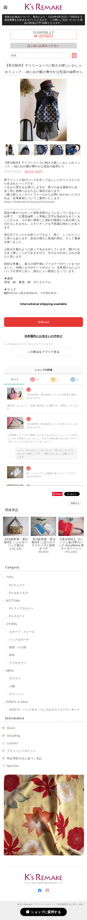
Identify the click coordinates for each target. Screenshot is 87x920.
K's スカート (17, 616)
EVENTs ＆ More (17, 701)
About (11, 728)
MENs (10, 670)
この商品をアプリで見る (43, 351)
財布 (12, 655)
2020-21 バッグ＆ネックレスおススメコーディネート (44, 709)
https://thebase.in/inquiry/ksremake (29, 201)
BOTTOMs (13, 600)
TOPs (9, 577)
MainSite (13, 766)
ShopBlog (13, 735)
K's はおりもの (18, 592)
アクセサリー (17, 663)
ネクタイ (14, 678)
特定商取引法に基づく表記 (24, 758)
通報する (75, 503)
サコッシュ (16, 694)
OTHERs (11, 624)
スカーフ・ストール (22, 631)
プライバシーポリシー (21, 751)
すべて (15, 379)
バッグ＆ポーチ (19, 639)
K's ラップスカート (21, 608)
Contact (12, 743)
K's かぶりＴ (17, 585)
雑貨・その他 (17, 647)
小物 (12, 686)
